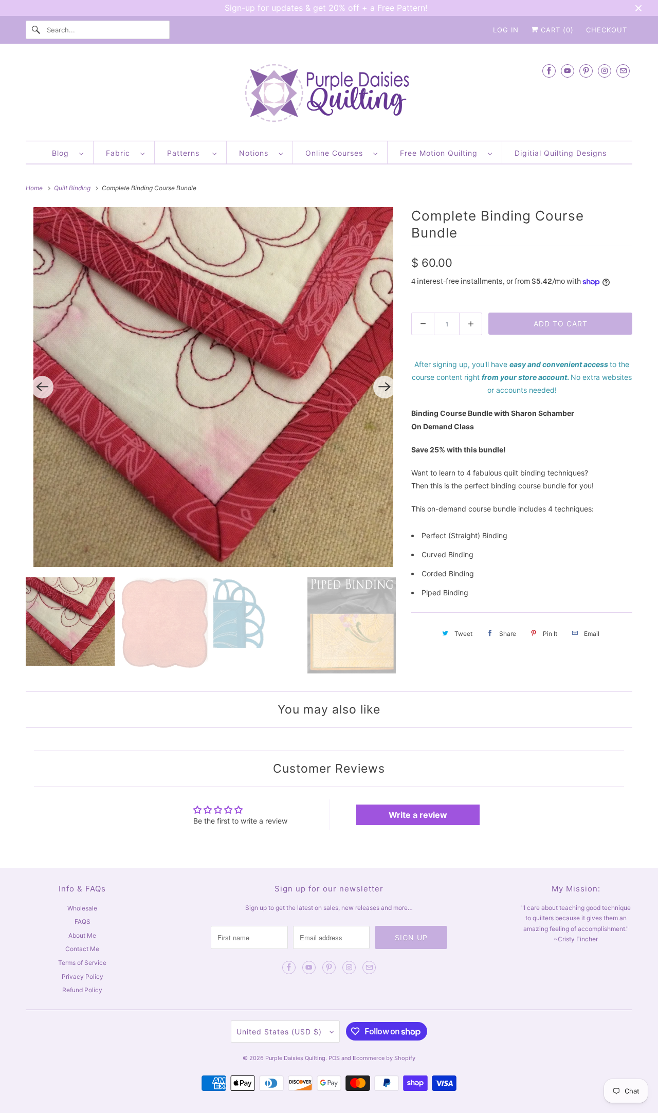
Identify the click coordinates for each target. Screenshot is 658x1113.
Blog (63, 153)
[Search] (36, 30)
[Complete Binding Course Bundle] (213, 387)
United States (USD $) (280, 1031)
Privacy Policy (82, 976)
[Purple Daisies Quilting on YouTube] (567, 70)
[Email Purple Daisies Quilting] (623, 70)
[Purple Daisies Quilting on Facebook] (549, 70)
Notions (256, 153)
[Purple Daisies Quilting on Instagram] (604, 70)
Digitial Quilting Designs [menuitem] (561, 153)
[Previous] (42, 387)
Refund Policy (82, 990)
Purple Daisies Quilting (295, 1058)
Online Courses (336, 153)
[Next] (384, 387)
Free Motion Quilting (441, 153)
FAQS (82, 921)
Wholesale (82, 908)
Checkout (606, 30)
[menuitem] (68, 152)
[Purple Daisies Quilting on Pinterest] (586, 70)
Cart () (556, 30)
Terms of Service (82, 962)
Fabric (120, 153)
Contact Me (82, 949)
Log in (506, 30)
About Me (82, 935)
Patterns (187, 153)
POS (334, 1058)
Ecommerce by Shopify (384, 1058)
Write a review (418, 815)
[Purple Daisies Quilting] (329, 94)
